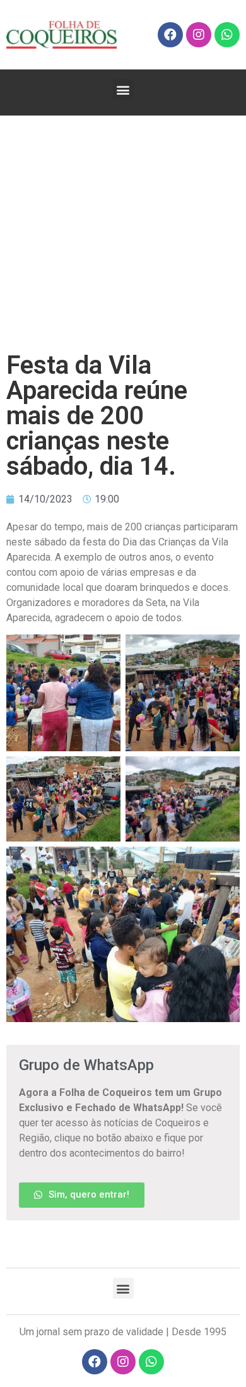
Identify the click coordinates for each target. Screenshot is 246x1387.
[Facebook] (170, 34)
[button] (123, 89)
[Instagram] (198, 34)
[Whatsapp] (227, 34)
